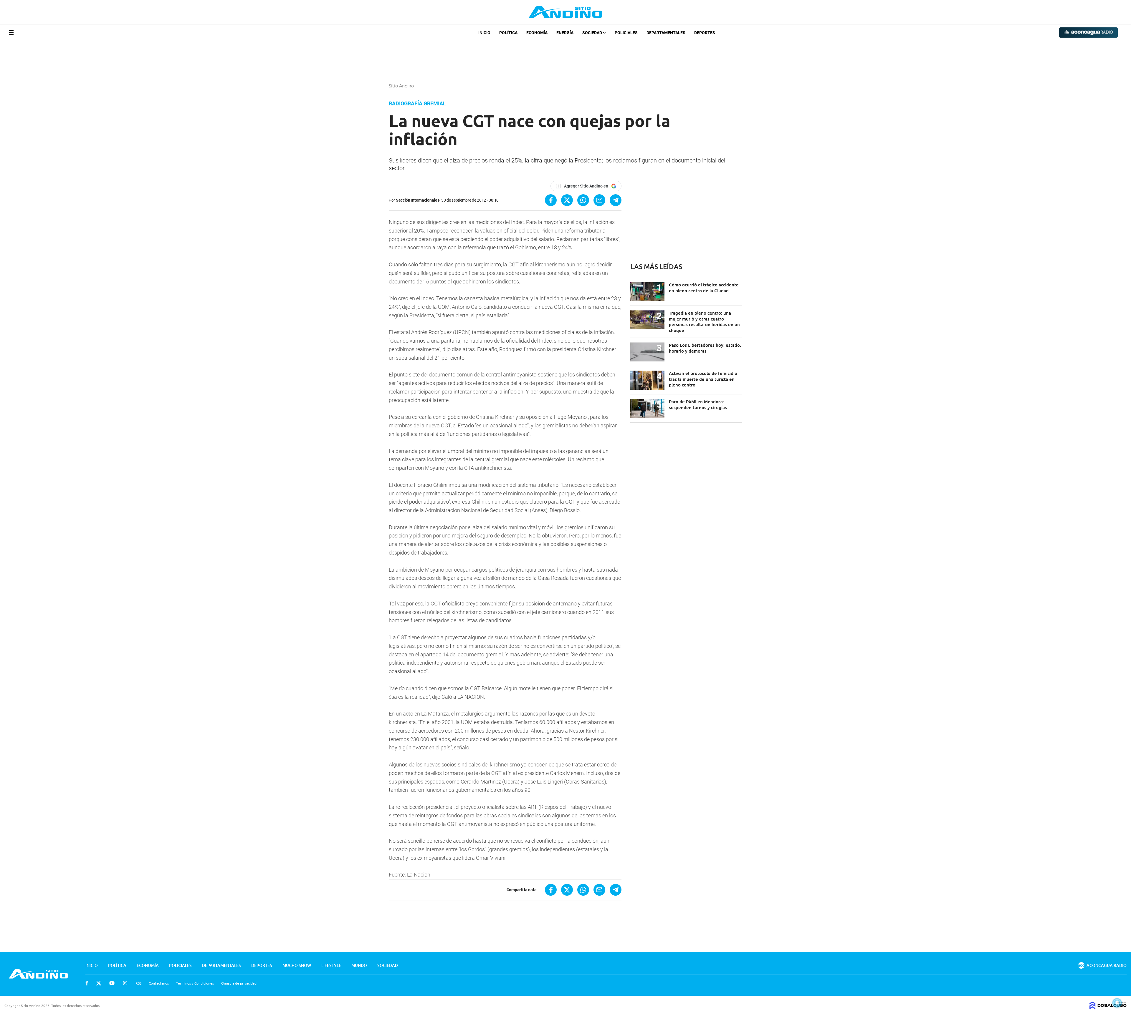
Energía (564, 32)
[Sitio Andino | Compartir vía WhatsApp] (583, 200)
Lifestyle (331, 965)
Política (508, 32)
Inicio (484, 32)
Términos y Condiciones (195, 983)
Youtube (112, 983)
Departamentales (665, 32)
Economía (537, 32)
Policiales (626, 32)
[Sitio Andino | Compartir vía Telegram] (615, 200)
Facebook (86, 983)
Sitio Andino (402, 85)
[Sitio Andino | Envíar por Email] (599, 200)
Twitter (99, 983)
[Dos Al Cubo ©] (1108, 1007)
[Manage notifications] (1117, 1003)
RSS (138, 983)
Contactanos (159, 983)
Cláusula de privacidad (239, 983)
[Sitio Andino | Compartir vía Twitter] (567, 200)
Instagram (125, 983)
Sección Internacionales (417, 200)
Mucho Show (296, 965)
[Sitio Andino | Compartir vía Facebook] (551, 200)
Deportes (704, 32)
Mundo (359, 965)
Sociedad (592, 33)
